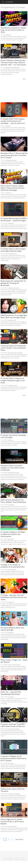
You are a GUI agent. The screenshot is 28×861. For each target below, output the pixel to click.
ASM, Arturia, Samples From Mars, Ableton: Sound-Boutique (13, 501)
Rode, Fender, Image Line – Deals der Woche (14, 661)
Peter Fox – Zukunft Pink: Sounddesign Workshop (11, 693)
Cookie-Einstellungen (8, 859)
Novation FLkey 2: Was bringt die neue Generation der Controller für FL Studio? (14, 155)
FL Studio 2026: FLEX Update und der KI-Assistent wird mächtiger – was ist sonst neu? (13, 121)
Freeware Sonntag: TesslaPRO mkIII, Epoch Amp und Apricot (13, 725)
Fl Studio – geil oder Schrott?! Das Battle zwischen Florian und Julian (14, 597)
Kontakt (23, 857)
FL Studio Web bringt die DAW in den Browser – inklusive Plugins (14, 219)
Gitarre (10, 664)
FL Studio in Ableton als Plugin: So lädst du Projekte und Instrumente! (13, 534)
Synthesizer (8, 67)
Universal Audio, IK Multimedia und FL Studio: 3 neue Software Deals (13, 348)
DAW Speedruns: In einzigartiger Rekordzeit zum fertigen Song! (14, 316)
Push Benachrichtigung (20, 859)
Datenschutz (10, 857)
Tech (15, 320)
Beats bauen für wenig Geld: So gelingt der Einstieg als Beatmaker (13, 283)
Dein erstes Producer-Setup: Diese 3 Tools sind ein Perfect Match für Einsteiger (12, 188)
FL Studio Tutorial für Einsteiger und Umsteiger (13, 436)
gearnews (9, 2)
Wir (4, 857)
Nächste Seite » (20, 839)
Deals (12, 67)
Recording (8, 34)
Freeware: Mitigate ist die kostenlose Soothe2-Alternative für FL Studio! (13, 758)
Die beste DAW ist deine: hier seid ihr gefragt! (12, 629)
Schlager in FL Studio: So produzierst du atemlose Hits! (13, 565)
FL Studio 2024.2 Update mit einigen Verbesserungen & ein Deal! (13, 380)
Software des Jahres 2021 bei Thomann (13, 790)
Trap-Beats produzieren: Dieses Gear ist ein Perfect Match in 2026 (13, 30)
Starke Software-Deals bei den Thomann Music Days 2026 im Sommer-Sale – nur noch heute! (13, 62)
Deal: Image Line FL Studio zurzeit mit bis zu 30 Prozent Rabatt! (12, 821)
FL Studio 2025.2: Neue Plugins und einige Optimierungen (13, 250)
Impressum (17, 857)
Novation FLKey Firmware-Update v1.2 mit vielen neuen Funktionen (12, 467)
